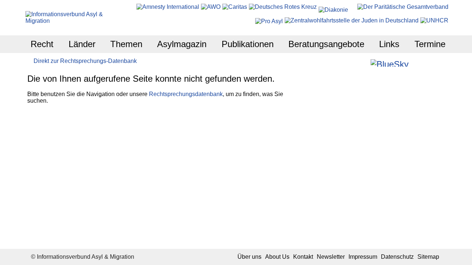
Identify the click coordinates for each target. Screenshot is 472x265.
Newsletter (331, 257)
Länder (82, 44)
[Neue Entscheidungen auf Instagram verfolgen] (364, 63)
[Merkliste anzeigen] (344, 63)
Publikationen (248, 44)
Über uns (249, 257)
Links (389, 44)
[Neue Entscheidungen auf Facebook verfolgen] (354, 63)
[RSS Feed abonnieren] (434, 63)
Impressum (362, 257)
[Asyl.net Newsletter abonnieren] (424, 63)
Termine (429, 44)
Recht (42, 44)
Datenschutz (397, 257)
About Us (277, 257)
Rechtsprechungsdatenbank (186, 94)
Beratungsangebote (326, 44)
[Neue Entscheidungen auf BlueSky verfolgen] (390, 63)
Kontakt (303, 257)
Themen (126, 44)
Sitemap (428, 257)
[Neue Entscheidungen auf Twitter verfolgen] (415, 63)
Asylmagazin (181, 44)
